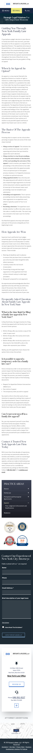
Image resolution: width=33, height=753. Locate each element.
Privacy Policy (20, 747)
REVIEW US (16, 684)
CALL (28, 11)
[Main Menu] (5, 10)
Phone (4, 578)
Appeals (6, 503)
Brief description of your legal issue (15, 598)
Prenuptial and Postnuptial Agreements (12, 498)
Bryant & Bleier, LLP (15, 742)
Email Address (8, 588)
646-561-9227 (11, 470)
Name (4, 568)
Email (17, 10)
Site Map (12, 747)
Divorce (6, 489)
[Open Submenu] (28, 489)
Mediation (7, 513)
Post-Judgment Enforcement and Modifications (16, 507)
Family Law (7, 493)
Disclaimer (5, 623)
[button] (31, 739)
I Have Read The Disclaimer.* (13, 627)
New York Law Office (16, 675)
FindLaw (24, 749)
